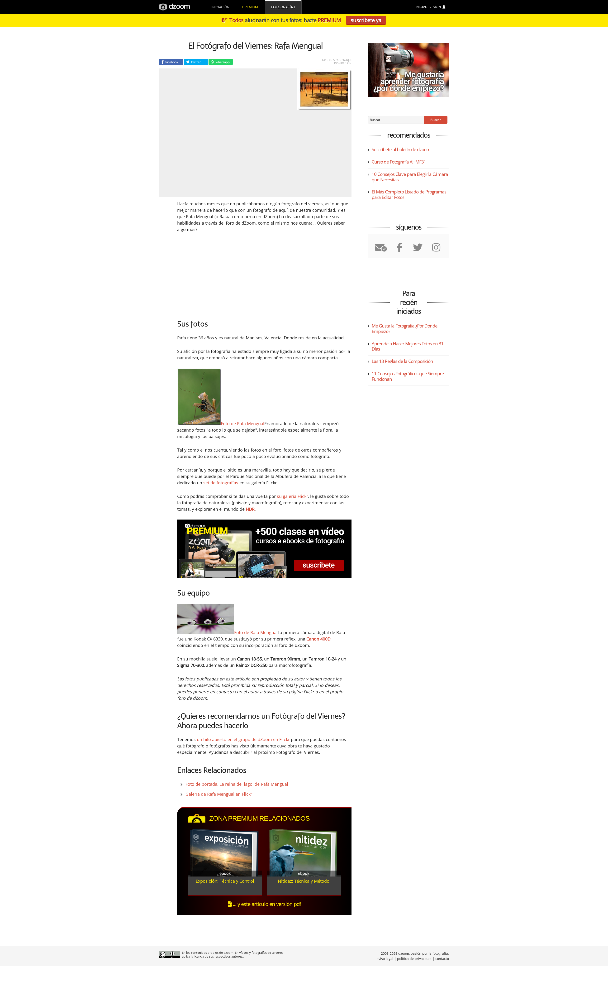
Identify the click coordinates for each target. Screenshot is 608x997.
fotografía (282, 7)
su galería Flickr (292, 496)
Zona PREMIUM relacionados (259, 818)
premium (250, 7)
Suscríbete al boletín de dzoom (401, 149)
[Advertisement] (224, 274)
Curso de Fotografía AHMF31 (399, 162)
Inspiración (343, 63)
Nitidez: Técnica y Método (303, 881)
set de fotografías (220, 483)
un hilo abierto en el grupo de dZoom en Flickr (243, 739)
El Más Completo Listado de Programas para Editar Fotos (409, 194)
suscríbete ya (366, 20)
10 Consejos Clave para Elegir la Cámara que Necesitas (410, 177)
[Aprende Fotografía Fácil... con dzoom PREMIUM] (264, 549)
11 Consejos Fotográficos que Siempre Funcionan (408, 376)
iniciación (220, 7)
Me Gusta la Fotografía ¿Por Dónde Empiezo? (404, 328)
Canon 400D (318, 639)
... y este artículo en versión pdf (266, 904)
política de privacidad (414, 958)
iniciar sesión (428, 7)
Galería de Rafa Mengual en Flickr (218, 794)
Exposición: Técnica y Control (225, 881)
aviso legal (385, 958)
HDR (250, 509)
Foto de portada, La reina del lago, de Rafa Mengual (236, 784)
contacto (442, 958)
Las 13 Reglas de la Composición (402, 361)
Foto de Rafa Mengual (242, 423)
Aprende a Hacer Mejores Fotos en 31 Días (407, 346)
